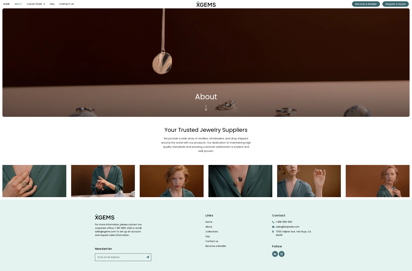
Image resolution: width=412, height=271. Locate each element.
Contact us (66, 4)
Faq (52, 4)
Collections (34, 4)
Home (6, 4)
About (18, 4)
